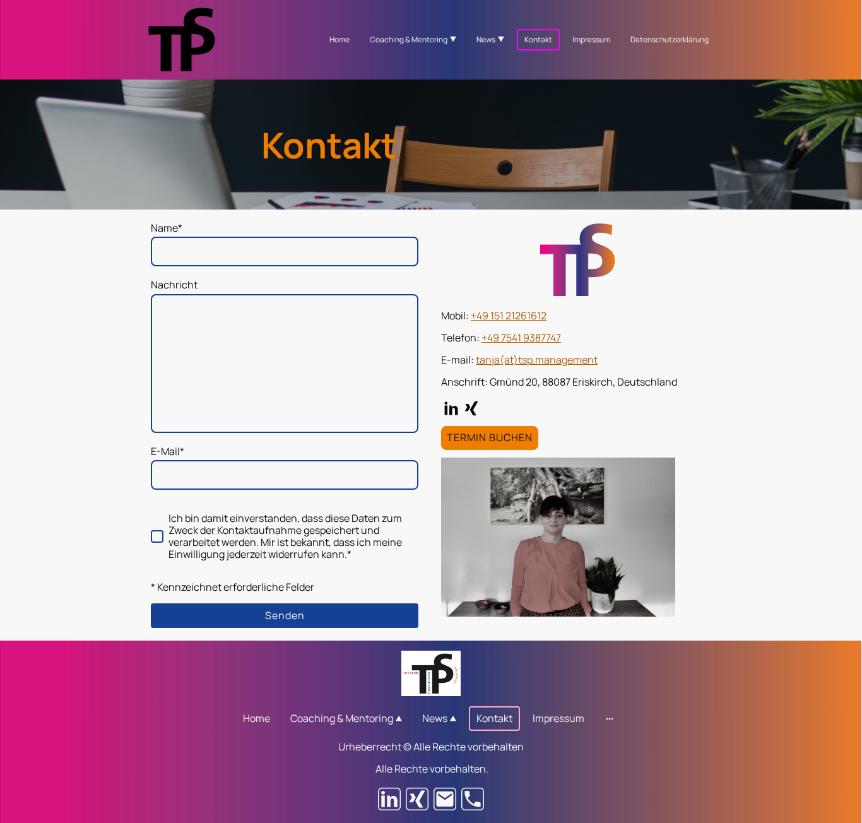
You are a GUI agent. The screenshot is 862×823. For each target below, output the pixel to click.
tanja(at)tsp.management (537, 360)
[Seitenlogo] (182, 39)
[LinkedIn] (451, 408)
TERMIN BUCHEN (490, 437)
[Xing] (471, 408)
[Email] (445, 799)
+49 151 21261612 (508, 316)
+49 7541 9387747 (521, 338)
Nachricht (174, 285)
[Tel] (472, 799)
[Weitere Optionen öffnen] (609, 718)
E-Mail (167, 452)
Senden (285, 615)
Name (166, 228)
